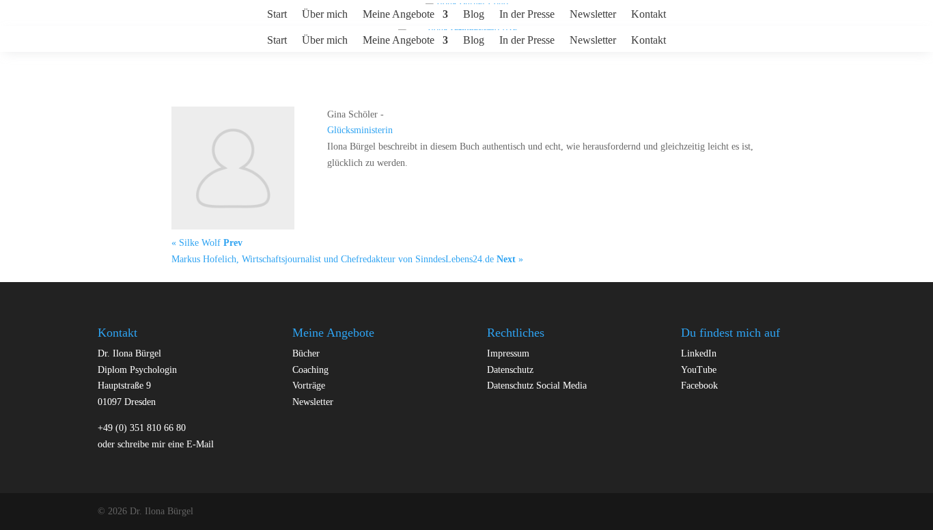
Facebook (699, 385)
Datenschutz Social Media (537, 385)
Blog (473, 15)
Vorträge (308, 385)
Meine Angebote (398, 15)
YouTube (698, 370)
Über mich (325, 15)
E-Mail (200, 444)
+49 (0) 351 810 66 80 (142, 428)
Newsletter (593, 15)
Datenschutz (510, 370)
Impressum (508, 353)
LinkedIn (698, 353)
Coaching (310, 370)
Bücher (306, 353)
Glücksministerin (360, 130)
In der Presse (527, 15)
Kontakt (648, 15)
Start (277, 15)
